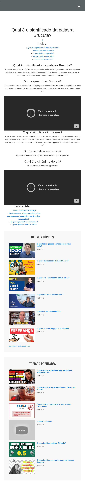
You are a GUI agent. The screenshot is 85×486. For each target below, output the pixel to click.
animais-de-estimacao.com (19, 346)
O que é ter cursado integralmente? (53, 261)
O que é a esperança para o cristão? (53, 329)
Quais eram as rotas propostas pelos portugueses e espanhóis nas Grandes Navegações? (23, 216)
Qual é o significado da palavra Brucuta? (43, 48)
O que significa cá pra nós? (43, 53)
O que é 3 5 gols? (44, 421)
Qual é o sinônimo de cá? (43, 59)
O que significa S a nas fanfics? (24, 222)
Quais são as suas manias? (49, 312)
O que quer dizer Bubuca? (43, 51)
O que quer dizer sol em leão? (50, 295)
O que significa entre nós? (43, 56)
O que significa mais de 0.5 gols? (51, 443)
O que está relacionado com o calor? (53, 278)
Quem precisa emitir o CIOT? (25, 225)
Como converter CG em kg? (24, 210)
